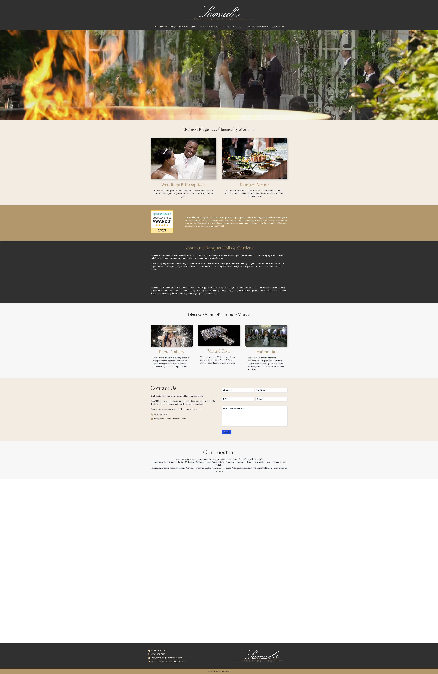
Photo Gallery (171, 352)
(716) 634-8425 (161, 414)
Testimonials (266, 352)
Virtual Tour (219, 351)
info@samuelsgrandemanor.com (170, 418)
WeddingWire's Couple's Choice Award (264, 361)
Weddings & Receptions (183, 184)
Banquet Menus (255, 184)
